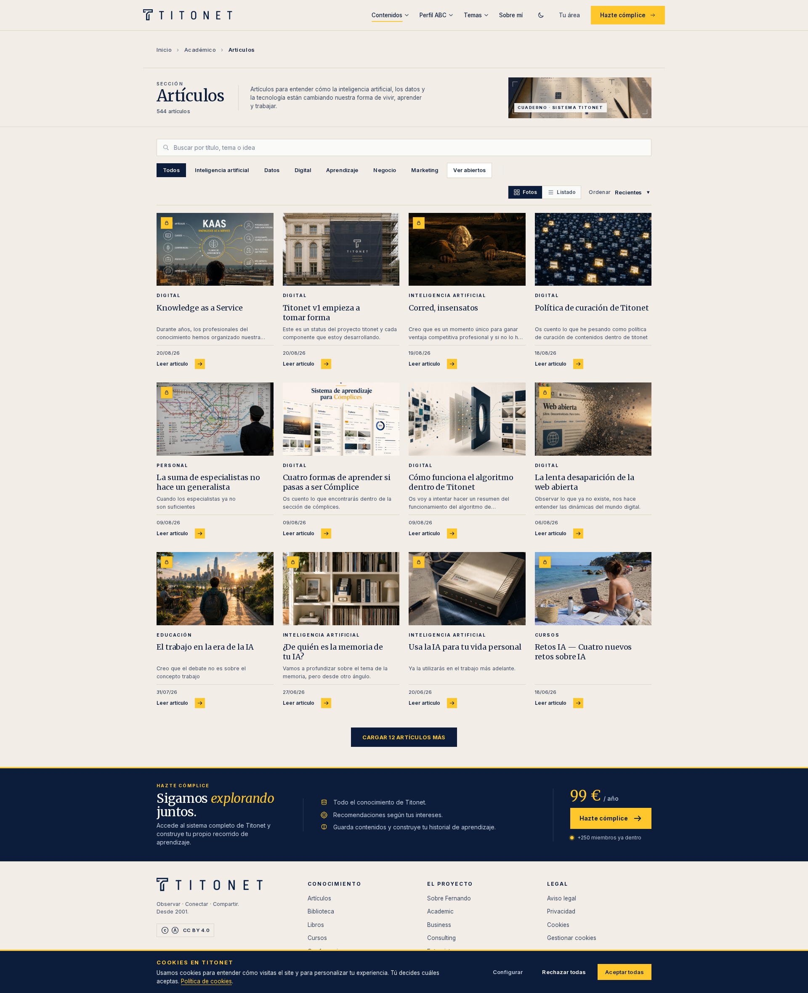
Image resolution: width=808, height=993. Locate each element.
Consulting (441, 938)
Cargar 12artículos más (403, 737)
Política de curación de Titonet (592, 308)
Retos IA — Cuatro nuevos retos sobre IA (583, 651)
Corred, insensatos (443, 308)
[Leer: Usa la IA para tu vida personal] (467, 588)
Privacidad (561, 911)
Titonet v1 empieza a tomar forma (321, 312)
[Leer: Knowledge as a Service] (215, 249)
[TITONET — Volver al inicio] (190, 15)
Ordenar (600, 192)
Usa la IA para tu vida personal (465, 647)
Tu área (569, 15)
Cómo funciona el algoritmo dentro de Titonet (461, 482)
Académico (200, 49)
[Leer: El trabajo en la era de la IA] (215, 588)
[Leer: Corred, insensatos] (467, 249)
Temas (473, 15)
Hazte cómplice (623, 15)
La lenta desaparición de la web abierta (585, 482)
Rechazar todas (564, 972)
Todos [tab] (171, 170)
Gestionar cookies (571, 938)
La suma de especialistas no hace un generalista (208, 482)
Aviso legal (561, 898)
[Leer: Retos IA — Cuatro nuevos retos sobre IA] (593, 588)
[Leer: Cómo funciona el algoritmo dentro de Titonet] (467, 418)
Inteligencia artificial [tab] (222, 170)
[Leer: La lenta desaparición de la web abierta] (593, 418)
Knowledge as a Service (200, 308)
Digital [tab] (303, 170)
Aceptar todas (624, 972)
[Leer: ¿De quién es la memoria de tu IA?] (341, 588)
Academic (440, 911)
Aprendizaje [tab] (342, 170)
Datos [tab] (272, 170)
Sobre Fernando (449, 898)
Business (439, 924)
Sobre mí (511, 15)
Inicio (164, 49)
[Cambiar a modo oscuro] (541, 15)
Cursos (317, 938)
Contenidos (387, 15)
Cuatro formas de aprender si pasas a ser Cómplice (337, 482)
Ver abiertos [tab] (469, 170)
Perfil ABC (433, 15)
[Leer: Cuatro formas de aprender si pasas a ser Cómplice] (341, 418)
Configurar (508, 972)
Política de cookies (206, 981)
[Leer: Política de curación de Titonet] (593, 249)
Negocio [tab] (384, 170)
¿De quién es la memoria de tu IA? (333, 651)
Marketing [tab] (424, 170)
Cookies (558, 924)
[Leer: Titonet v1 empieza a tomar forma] (341, 249)
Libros (316, 924)
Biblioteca (321, 911)
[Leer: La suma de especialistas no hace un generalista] (215, 418)
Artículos (319, 898)
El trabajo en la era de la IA (205, 647)
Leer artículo (172, 364)
